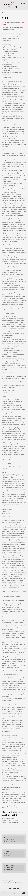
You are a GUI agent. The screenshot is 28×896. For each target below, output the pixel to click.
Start (4, 12)
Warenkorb (21, 892)
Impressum (7, 853)
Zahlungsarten (8, 867)
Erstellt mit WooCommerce (16, 883)
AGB (5, 837)
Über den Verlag (9, 841)
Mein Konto (4, 893)
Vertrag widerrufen (14, 888)
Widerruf (7, 855)
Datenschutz (8, 851)
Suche (14, 893)
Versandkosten (8, 869)
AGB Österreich (9, 839)
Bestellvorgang (9, 865)
